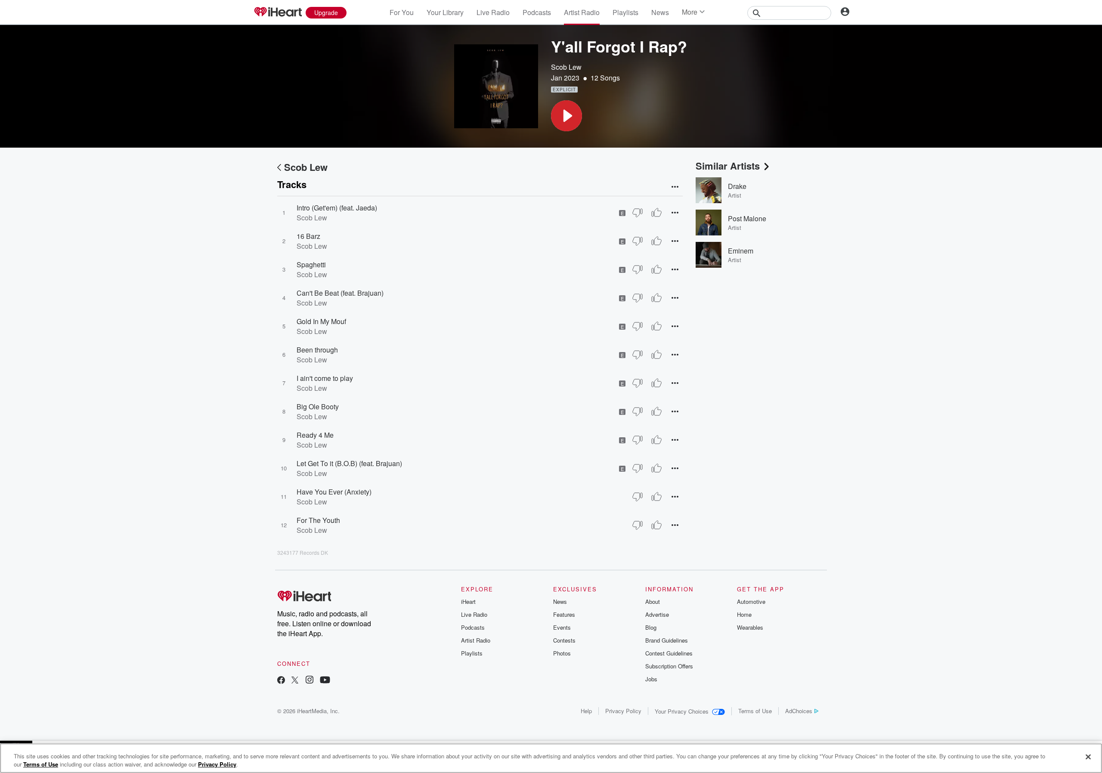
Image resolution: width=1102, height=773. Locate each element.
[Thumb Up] (656, 212)
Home (744, 614)
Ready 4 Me (315, 435)
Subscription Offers (669, 666)
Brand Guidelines (666, 640)
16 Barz (308, 236)
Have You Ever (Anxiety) (334, 492)
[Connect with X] (294, 681)
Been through (317, 350)
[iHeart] (277, 12)
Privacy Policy (623, 711)
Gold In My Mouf (321, 321)
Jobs (651, 679)
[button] (566, 115)
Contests (564, 640)
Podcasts (537, 12)
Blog (650, 627)
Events (562, 627)
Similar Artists (728, 166)
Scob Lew (566, 67)
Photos (562, 653)
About (652, 601)
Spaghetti (311, 264)
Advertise (657, 614)
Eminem (740, 251)
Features (564, 614)
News (660, 12)
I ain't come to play (325, 378)
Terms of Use (755, 711)
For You (402, 12)
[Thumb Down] (637, 212)
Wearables (750, 627)
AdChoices (798, 711)
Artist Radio (582, 12)
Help (586, 711)
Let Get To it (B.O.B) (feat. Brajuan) (349, 463)
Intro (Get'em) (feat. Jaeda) (337, 208)
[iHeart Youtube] (325, 681)
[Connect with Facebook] (281, 681)
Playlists (625, 12)
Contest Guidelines (669, 653)
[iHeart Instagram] (309, 681)
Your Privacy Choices (682, 711)
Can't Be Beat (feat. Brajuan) (340, 293)
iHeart (468, 601)
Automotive (751, 601)
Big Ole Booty (318, 406)
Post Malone (747, 218)
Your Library (445, 12)
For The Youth (318, 520)
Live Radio (493, 12)
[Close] (1088, 757)
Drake (737, 186)
